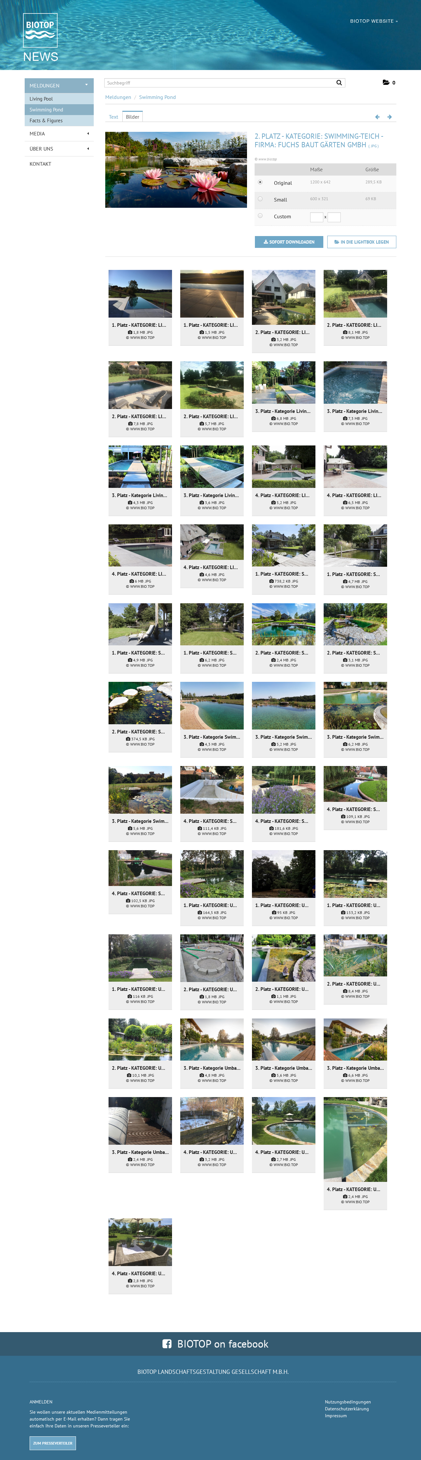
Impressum (336, 1416)
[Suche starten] (336, 83)
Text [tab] (113, 116)
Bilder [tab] (132, 116)
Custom (282, 216)
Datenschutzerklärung (347, 1409)
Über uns (41, 148)
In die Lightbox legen (364, 242)
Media (37, 133)
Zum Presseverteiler (52, 1443)
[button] (389, 83)
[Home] (37, 30)
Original (283, 183)
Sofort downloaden (291, 242)
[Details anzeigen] (140, 294)
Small (280, 199)
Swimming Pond (46, 110)
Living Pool (41, 99)
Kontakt (40, 163)
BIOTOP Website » (374, 21)
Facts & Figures (46, 120)
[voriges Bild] (377, 116)
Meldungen (45, 85)
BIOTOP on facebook (219, 1344)
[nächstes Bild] (390, 116)
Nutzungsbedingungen (348, 1402)
